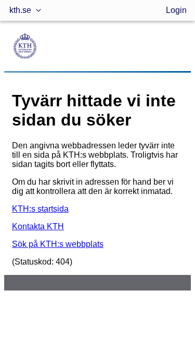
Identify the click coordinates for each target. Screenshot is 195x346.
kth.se (20, 10)
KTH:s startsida (40, 208)
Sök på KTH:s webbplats (57, 244)
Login (176, 10)
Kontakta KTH (38, 226)
